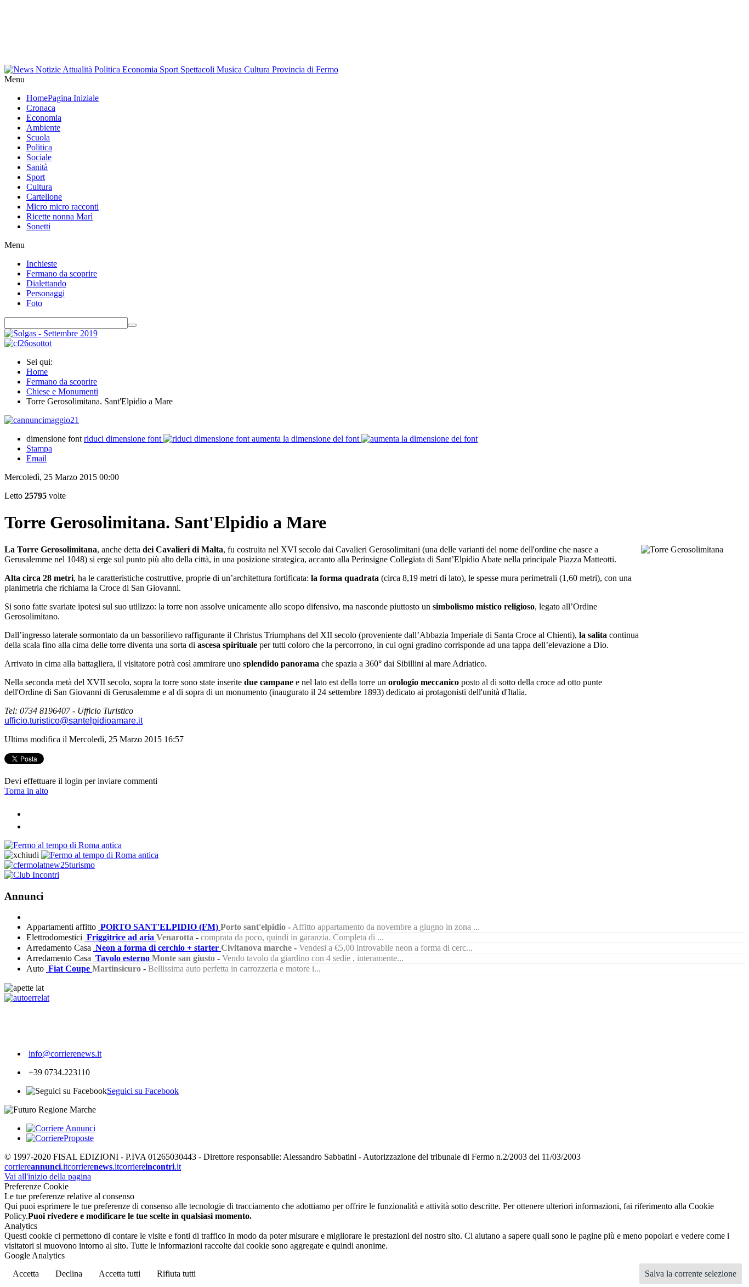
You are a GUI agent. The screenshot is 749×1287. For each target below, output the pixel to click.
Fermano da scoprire (61, 381)
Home (37, 371)
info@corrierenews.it (65, 1053)
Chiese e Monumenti (62, 391)
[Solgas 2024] (51, 333)
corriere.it (35, 1166)
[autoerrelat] (26, 997)
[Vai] (132, 325)
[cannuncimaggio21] (41, 420)
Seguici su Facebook (143, 1091)
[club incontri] (31, 874)
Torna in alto (26, 790)
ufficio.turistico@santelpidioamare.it (73, 720)
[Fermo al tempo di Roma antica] (63, 845)
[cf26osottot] (28, 343)
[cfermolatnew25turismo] (49, 865)
